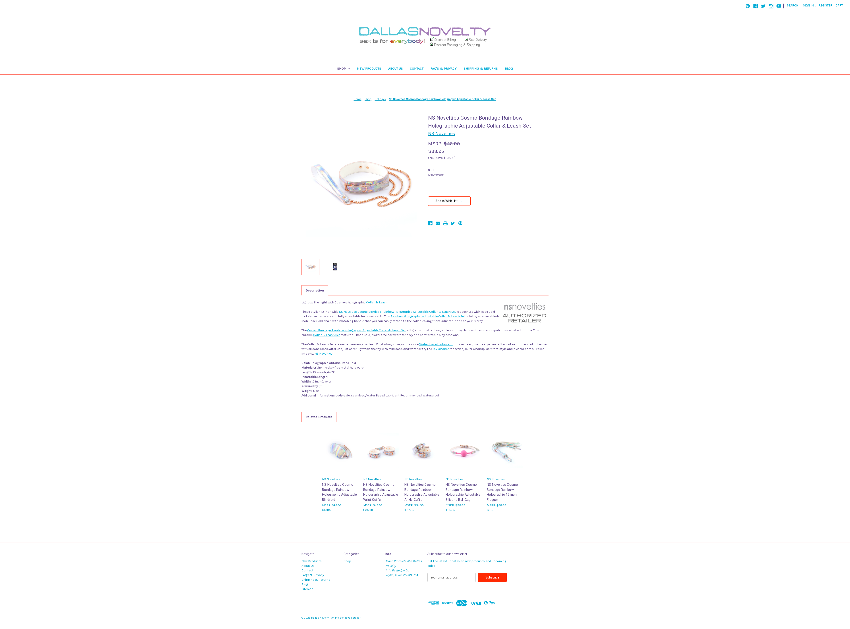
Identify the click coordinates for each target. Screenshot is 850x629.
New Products (369, 68)
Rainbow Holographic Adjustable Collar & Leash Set (428, 316)
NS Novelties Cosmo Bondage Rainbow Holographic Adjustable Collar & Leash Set (397, 312)
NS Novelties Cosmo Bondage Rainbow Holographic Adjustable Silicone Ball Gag (463, 492)
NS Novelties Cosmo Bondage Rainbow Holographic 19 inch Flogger (502, 492)
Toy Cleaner (441, 349)
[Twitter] (763, 6)
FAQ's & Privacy (444, 68)
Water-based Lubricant (436, 344)
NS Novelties (323, 353)
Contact (416, 68)
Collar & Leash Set (326, 335)
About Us (395, 68)
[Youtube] (779, 6)
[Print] (445, 223)
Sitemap (307, 589)
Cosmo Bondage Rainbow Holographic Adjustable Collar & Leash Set (356, 330)
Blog (509, 68)
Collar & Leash (377, 302)
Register (825, 5)
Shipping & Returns (481, 68)
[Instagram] (771, 6)
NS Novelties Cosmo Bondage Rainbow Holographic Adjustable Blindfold (339, 492)
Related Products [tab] (319, 417)
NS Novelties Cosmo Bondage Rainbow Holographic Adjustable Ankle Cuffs (421, 492)
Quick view (340, 450)
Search (792, 5)
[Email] (438, 223)
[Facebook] (755, 6)
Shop (341, 68)
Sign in (808, 5)
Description (315, 290)
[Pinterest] (748, 6)
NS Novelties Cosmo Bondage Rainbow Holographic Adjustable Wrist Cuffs (380, 492)
